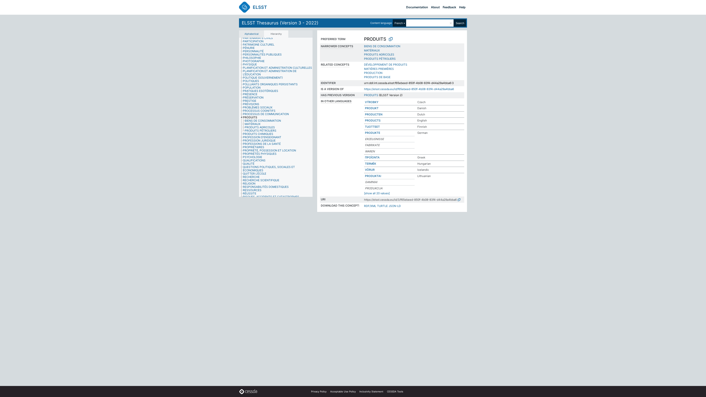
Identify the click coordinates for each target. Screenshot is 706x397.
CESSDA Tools (395, 391)
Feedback (449, 7)
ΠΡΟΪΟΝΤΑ (372, 157)
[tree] (276, 117)
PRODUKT (372, 108)
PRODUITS (371, 95)
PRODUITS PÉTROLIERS (380, 58)
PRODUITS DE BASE (377, 77)
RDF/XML (370, 206)
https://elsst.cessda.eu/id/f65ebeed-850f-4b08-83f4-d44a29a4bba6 (409, 89)
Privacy (319, 391)
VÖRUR (370, 169)
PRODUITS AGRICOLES (379, 54)
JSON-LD (395, 206)
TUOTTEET (372, 126)
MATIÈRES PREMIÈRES (379, 69)
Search (460, 23)
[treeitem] (259, 38)
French (399, 23)
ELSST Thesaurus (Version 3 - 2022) (280, 23)
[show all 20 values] (377, 193)
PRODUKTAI (373, 176)
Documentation (417, 7)
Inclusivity (371, 391)
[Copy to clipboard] (391, 39)
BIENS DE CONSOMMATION (382, 46)
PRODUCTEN (373, 114)
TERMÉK (370, 163)
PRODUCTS (373, 120)
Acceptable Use (343, 391)
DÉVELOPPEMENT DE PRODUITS (385, 64)
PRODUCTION (373, 73)
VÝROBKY (371, 102)
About (435, 7)
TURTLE (382, 206)
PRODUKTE (372, 133)
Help (462, 7)
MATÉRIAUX (372, 50)
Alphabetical (251, 33)
